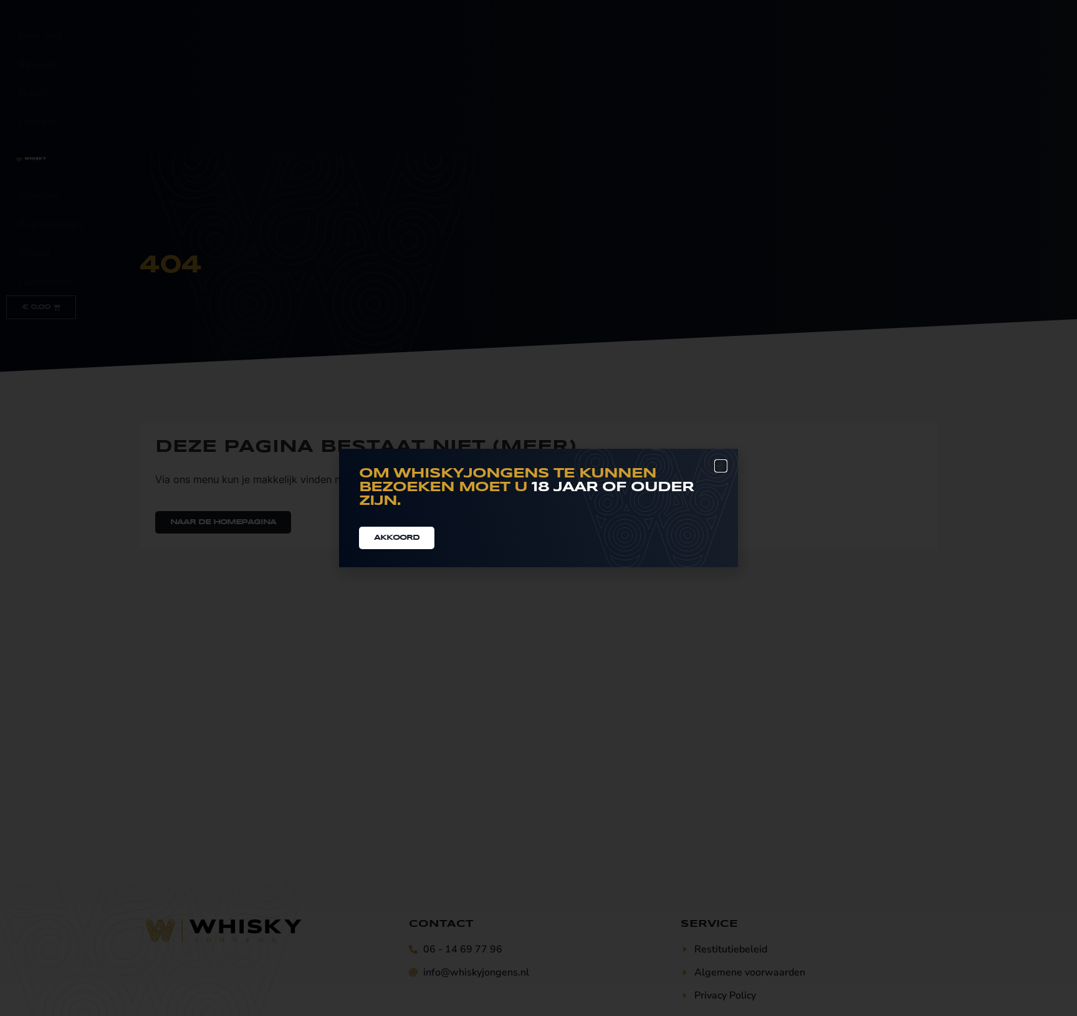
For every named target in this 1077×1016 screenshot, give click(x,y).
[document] (538, 508)
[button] (720, 466)
